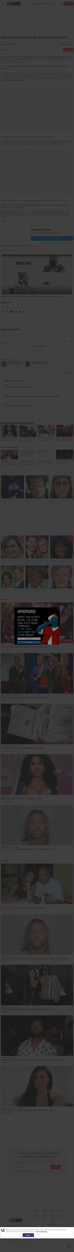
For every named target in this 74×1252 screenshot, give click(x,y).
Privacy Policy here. (41, 1231)
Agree (28, 1235)
